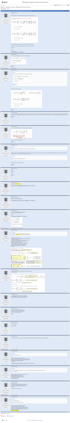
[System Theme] (6, 420)
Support (41, 420)
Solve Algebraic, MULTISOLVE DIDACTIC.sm (18, 363)
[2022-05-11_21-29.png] (16, 226)
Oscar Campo (13, 349)
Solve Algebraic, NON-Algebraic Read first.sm (18, 185)
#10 (11, 210)
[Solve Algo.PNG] (26, 267)
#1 (11, 12)
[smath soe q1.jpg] (24, 42)
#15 (11, 322)
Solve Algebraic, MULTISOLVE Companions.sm (18, 200)
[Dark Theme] (4, 420)
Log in (2, 5)
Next (8, 8)
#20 (11, 396)
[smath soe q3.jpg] (21, 138)
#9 (11, 196)
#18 (11, 366)
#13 (11, 294)
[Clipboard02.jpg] (18, 64)
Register (4, 5)
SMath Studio (8, 7)
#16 (11, 336)
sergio (12, 68)
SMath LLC (29, 420)
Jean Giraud (5, 188)
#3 (11, 70)
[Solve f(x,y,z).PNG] (28, 291)
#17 (11, 351)
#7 (11, 168)
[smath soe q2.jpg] (26, 107)
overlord (6, 216)
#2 (11, 54)
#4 (11, 112)
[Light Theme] (2, 420)
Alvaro (6, 60)
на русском (37, 420)
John (5, 18)
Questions (12, 7)
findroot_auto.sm (14, 216)
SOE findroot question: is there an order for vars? (23, 7)
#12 (11, 269)
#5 (11, 126)
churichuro (17, 228)
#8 (11, 182)
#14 (11, 308)
